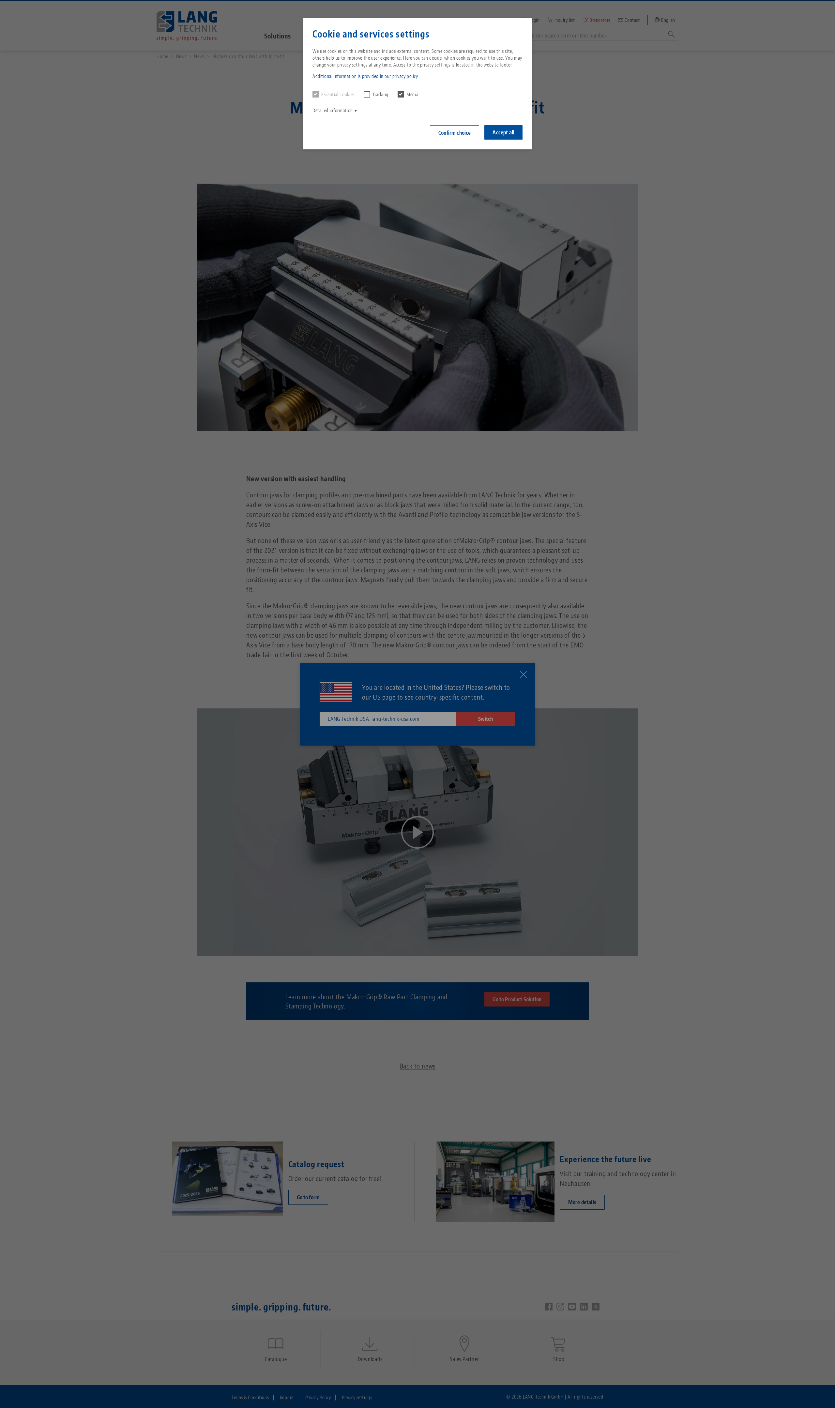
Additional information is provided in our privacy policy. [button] (365, 76)
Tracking (380, 94)
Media (412, 94)
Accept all (503, 132)
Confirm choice (454, 132)
